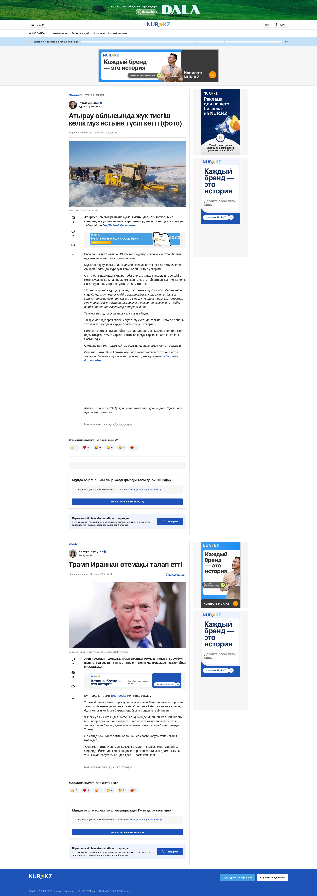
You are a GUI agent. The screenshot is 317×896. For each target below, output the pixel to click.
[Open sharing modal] (73, 244)
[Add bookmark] (73, 256)
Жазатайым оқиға (117, 33)
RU (267, 24)
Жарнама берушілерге (272, 877)
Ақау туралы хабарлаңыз (237, 877)
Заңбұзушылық (60, 33)
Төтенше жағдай (80, 33)
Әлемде (73, 544)
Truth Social (118, 695)
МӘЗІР (40, 24)
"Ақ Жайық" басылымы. (119, 225)
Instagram (172, 521)
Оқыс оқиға (37, 33)
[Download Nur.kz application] (158, 10)
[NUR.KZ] (158, 24)
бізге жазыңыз (123, 424)
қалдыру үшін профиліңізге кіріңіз (144, 489)
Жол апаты (99, 33)
